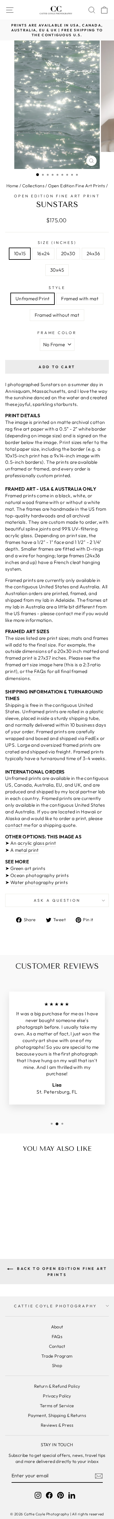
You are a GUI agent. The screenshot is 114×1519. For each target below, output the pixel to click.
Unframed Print (33, 298)
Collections (33, 186)
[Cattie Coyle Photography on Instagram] (38, 1495)
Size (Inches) (57, 242)
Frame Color (56, 332)
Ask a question (57, 900)
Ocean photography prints (39, 875)
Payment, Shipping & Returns (57, 1415)
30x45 (57, 270)
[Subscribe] (99, 1475)
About (57, 1327)
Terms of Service (57, 1405)
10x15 (20, 253)
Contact (57, 1346)
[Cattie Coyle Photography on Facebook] (49, 1495)
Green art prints (27, 868)
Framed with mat (79, 298)
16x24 (43, 253)
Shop (57, 1365)
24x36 (93, 253)
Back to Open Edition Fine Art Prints (61, 1271)
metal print (27, 850)
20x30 (68, 253)
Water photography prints (39, 882)
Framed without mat (57, 315)
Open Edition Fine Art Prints (76, 186)
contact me (17, 825)
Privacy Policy (57, 1396)
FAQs (57, 1336)
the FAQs (36, 671)
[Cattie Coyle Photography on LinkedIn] (71, 1495)
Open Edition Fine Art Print (57, 195)
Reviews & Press (57, 1425)
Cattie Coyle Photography (55, 1305)
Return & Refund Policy (57, 1386)
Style (57, 287)
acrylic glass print (37, 843)
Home (12, 186)
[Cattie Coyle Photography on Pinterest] (60, 1495)
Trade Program (56, 1356)
